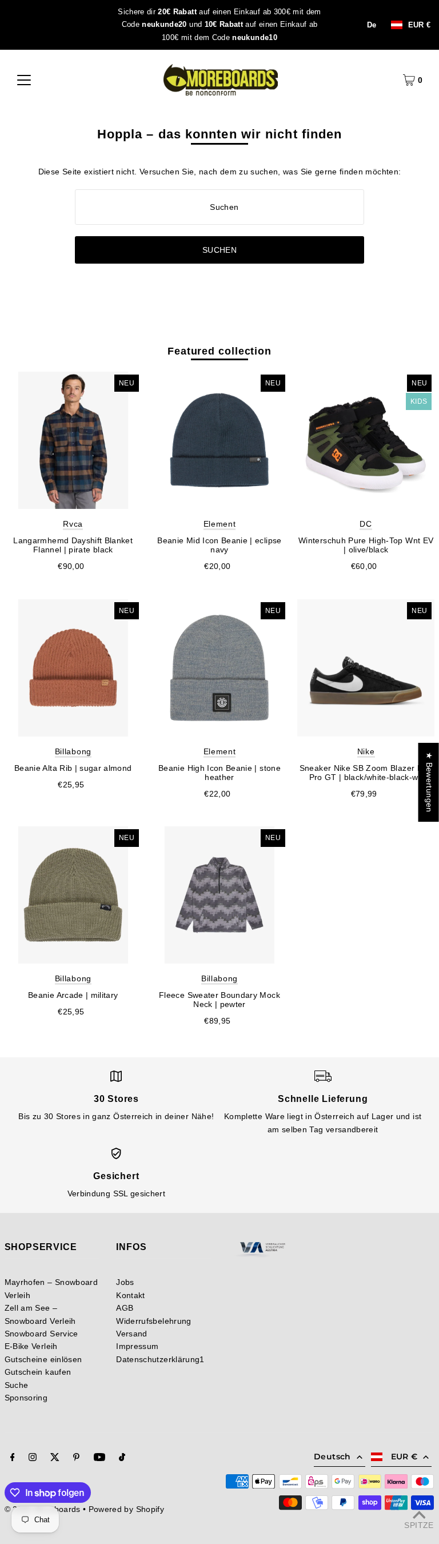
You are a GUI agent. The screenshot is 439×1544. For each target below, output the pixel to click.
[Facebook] (12, 1458)
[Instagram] (33, 1458)
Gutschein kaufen (38, 1371)
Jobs (125, 1282)
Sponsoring (26, 1397)
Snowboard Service (41, 1333)
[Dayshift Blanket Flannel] (73, 440)
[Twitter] (54, 1458)
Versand (131, 1333)
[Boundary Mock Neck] (219, 895)
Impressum (137, 1346)
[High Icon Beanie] (219, 668)
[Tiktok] (122, 1458)
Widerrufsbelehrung (153, 1321)
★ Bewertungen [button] (429, 782)
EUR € (419, 25)
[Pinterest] (76, 1458)
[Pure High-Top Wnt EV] (365, 440)
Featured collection (219, 351)
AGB (124, 1307)
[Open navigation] (24, 80)
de (372, 25)
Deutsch (332, 1456)
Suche (17, 1385)
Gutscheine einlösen (43, 1359)
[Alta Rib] (73, 668)
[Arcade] (73, 895)
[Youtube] (99, 1458)
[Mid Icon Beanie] (219, 440)
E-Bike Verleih (31, 1346)
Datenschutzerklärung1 (160, 1359)
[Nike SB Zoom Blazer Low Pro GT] (365, 668)
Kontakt (130, 1295)
